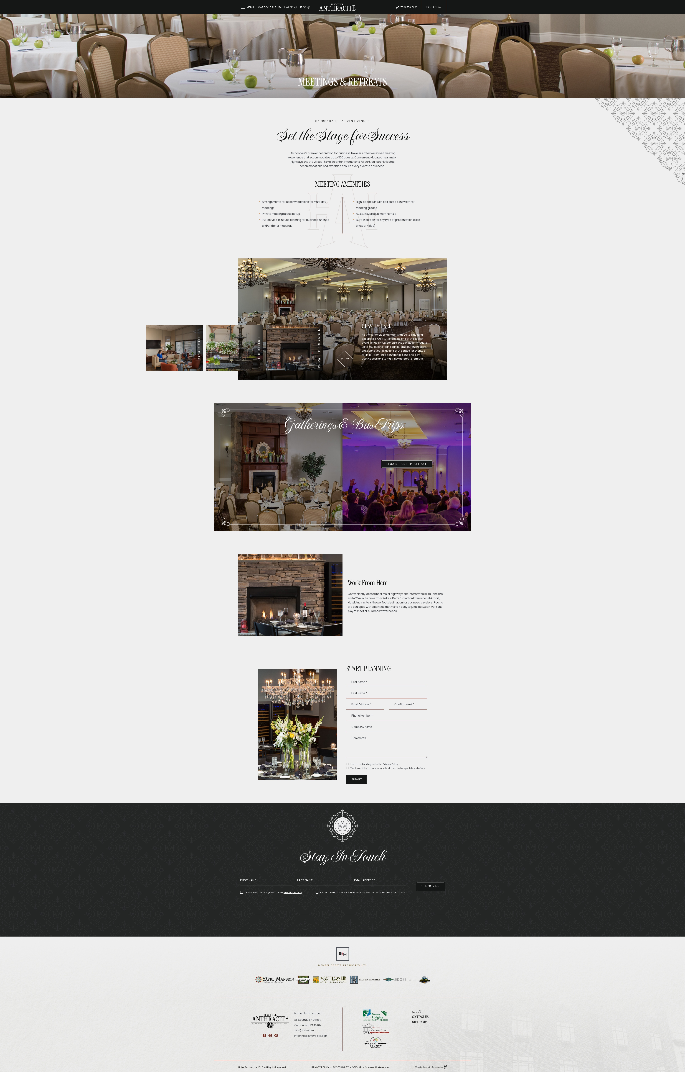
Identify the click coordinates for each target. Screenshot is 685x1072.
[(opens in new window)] (342, 953)
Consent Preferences (377, 1067)
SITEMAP (356, 1067)
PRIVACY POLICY (320, 1067)
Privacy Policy (390, 764)
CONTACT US (420, 1016)
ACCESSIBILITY (341, 1067)
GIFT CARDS (420, 1022)
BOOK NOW (434, 7)
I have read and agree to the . (375, 764)
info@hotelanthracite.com (311, 1036)
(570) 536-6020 (408, 7)
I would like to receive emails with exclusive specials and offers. (363, 892)
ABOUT (416, 1011)
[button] (342, 358)
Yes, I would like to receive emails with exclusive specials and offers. (388, 768)
